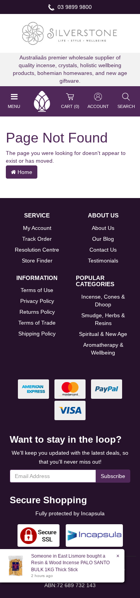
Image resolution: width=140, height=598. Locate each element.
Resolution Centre (37, 250)
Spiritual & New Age (103, 334)
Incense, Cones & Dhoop (103, 301)
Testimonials (103, 260)
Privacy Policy (37, 301)
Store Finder (37, 260)
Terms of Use (37, 290)
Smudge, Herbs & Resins (103, 319)
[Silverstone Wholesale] (70, 33)
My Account (37, 228)
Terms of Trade (37, 323)
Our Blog (103, 239)
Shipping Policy (37, 333)
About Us (103, 228)
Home (24, 172)
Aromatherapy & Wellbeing (103, 349)
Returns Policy (37, 312)
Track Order (37, 239)
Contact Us (103, 250)
